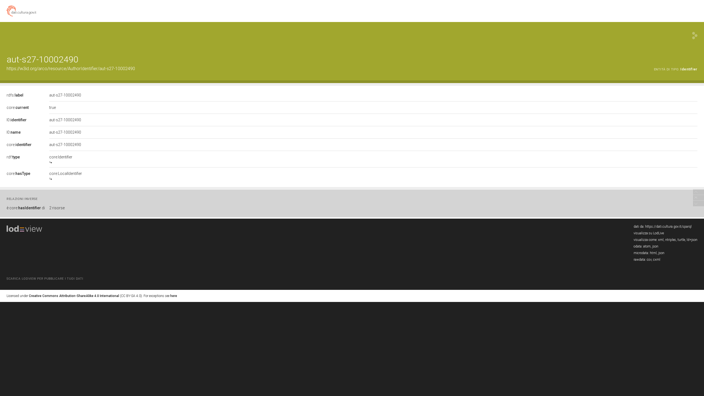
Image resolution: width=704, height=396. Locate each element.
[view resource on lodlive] (694, 35)
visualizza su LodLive (649, 233)
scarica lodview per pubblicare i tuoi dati (45, 278)
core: (18, 107)
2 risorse (57, 208)
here (173, 296)
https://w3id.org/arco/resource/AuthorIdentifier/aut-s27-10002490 (71, 68)
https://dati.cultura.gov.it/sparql (668, 227)
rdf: (13, 157)
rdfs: (15, 95)
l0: (17, 120)
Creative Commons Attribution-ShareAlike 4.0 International (74, 296)
